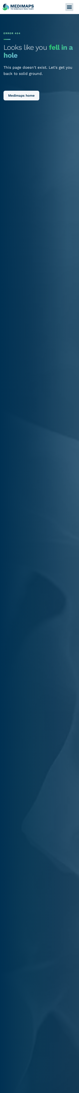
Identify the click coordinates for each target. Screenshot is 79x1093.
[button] (69, 7)
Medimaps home (21, 96)
